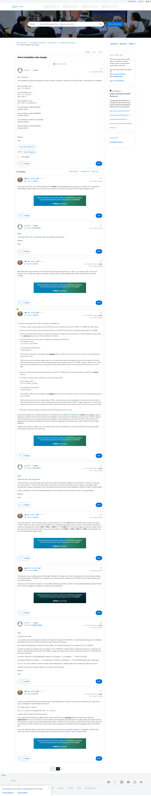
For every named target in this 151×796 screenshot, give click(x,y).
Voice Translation (25, 157)
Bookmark (113, 44)
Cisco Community (21, 42)
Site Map (79, 788)
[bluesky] (141, 781)
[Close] (49, 788)
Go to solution (61, 64)
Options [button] (131, 44)
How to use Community (117, 74)
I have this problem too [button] (27, 147)
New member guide (116, 76)
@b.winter (57, 415)
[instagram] (135, 782)
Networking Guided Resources (119, 115)
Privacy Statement (7, 792)
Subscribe (123, 44)
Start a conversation (114, 24)
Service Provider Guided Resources (121, 123)
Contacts (13, 780)
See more (113, 127)
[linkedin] (121, 782)
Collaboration (52, 42)
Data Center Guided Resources (119, 111)
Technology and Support (37, 42)
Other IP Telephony (29, 152)
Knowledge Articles (116, 142)
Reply (99, 163)
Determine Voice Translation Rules (76, 731)
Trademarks (70, 788)
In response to (32, 181)
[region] (25, 791)
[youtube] (128, 782)
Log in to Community (117, 81)
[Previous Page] (51, 768)
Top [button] (4, 775)
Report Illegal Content (90, 788)
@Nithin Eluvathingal (70, 415)
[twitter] (115, 782)
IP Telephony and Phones (67, 42)
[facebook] (108, 782)
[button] (20, 164)
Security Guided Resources (118, 119)
